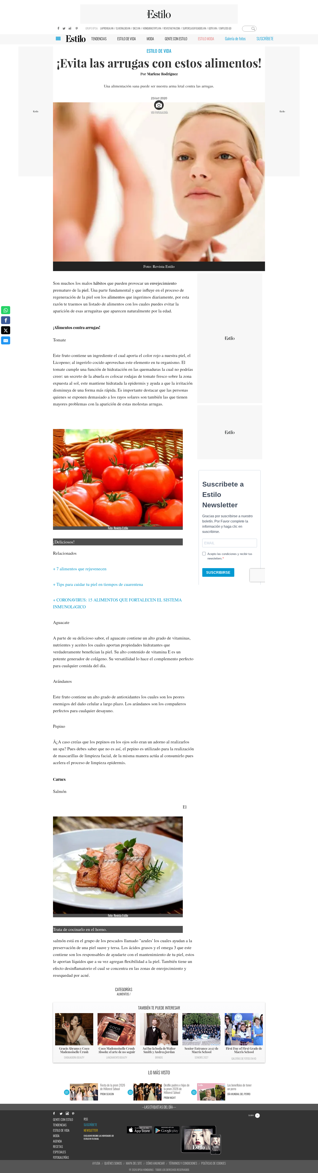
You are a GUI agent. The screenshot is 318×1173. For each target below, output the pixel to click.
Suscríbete (90, 1124)
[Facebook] (57, 28)
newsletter (91, 1130)
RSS (86, 1119)
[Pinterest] (77, 28)
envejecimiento (163, 283)
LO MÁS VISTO (159, 1072)
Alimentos (123, 994)
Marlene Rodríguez (162, 74)
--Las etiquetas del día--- (159, 1107)
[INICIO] (75, 38)
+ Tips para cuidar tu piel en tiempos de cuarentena (98, 584)
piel (85, 290)
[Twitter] (64, 28)
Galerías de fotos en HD (243, 1058)
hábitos (99, 283)
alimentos (116, 297)
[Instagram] (70, 28)
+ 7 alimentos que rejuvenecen (79, 569)
